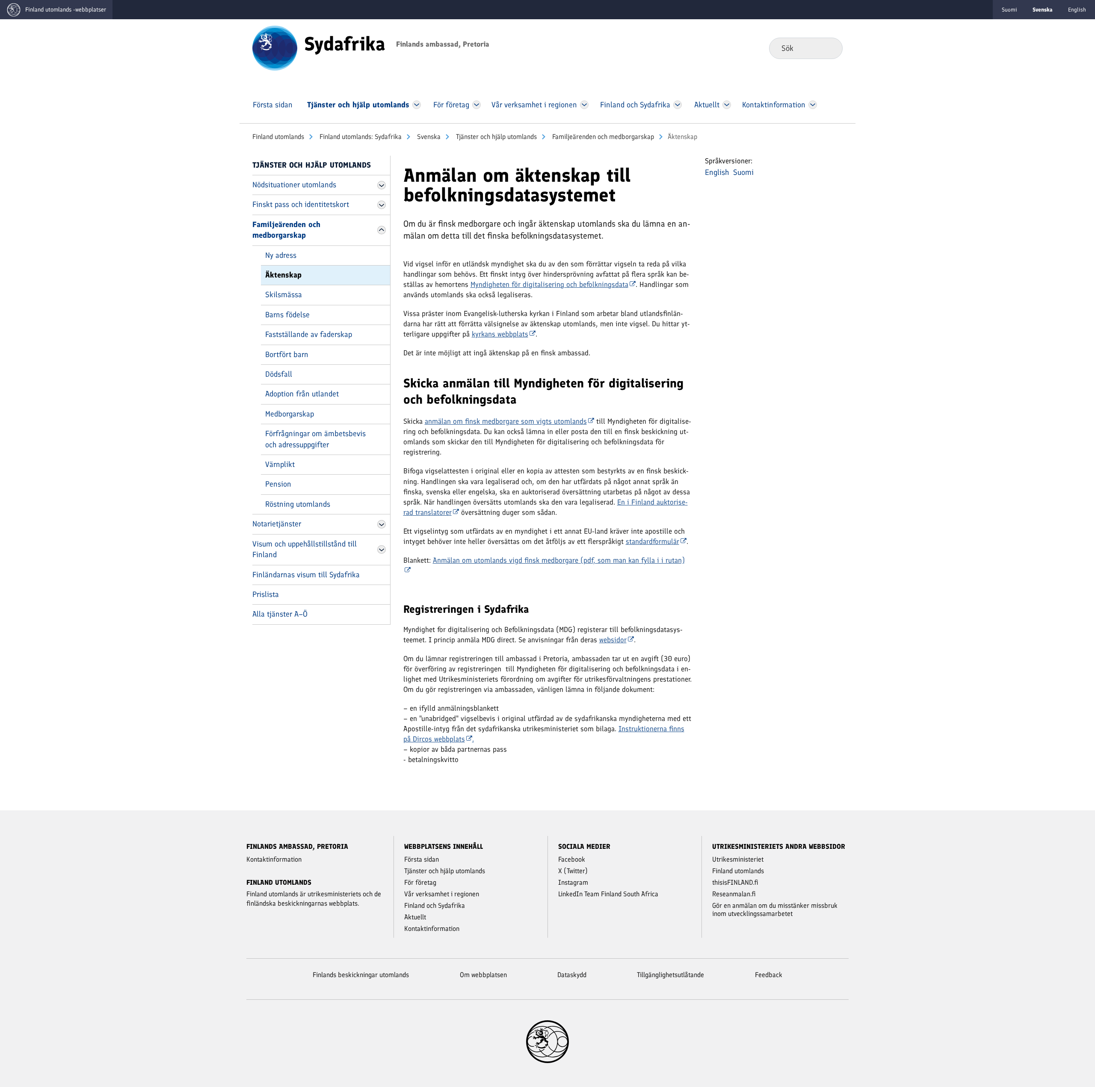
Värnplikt (280, 464)
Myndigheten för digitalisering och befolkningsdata (549, 284)
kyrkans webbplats (500, 334)
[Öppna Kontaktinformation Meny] (812, 104)
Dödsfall (278, 374)
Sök (829, 47)
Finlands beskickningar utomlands (361, 975)
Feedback (768, 975)
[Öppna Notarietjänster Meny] (381, 524)
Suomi (1009, 9)
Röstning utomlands (297, 504)
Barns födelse (287, 314)
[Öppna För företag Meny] (477, 104)
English (1077, 9)
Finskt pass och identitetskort (300, 204)
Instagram (573, 882)
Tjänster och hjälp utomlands (495, 137)
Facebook (571, 859)
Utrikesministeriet (738, 859)
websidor (613, 639)
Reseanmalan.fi (734, 894)
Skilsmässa (283, 294)
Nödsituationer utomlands (294, 184)
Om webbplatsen (483, 975)
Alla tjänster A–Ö (280, 614)
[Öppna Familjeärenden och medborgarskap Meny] (381, 230)
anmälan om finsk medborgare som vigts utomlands (506, 421)
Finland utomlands (278, 137)
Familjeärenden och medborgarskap (602, 137)
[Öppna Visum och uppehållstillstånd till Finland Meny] (381, 549)
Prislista (265, 594)
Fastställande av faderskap (308, 334)
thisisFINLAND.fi (735, 882)
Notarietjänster (276, 524)
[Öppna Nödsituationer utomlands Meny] (381, 185)
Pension (278, 484)
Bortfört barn (286, 354)
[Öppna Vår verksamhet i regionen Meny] (584, 104)
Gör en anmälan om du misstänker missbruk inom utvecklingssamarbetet (775, 909)
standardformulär (652, 541)
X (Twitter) (573, 871)
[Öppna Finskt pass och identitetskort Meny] (381, 204)
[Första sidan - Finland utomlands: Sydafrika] (274, 47)
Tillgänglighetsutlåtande (670, 975)
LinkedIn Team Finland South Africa (608, 894)
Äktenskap (283, 275)
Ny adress (280, 255)
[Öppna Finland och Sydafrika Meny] (677, 104)
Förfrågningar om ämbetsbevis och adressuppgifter (315, 439)
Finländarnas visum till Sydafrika (306, 574)
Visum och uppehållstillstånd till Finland (304, 549)
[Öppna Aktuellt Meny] (726, 104)
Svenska (428, 137)
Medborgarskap (289, 414)
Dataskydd (571, 975)
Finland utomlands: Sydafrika (360, 137)
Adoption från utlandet (302, 394)
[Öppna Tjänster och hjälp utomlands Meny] (416, 104)
